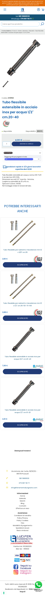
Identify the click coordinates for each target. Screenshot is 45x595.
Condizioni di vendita (22, 515)
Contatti (22, 506)
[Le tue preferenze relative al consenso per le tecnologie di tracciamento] (4, 593)
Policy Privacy (22, 518)
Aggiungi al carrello (26, 144)
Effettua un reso (22, 508)
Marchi (22, 501)
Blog (22, 503)
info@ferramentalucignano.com (24, 488)
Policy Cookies (22, 520)
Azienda (22, 498)
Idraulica (25, 31)
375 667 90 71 (26, 19)
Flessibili (31, 31)
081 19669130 (24, 16)
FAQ (22, 523)
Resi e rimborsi (22, 530)
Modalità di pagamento (22, 525)
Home (19, 31)
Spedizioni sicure (22, 528)
